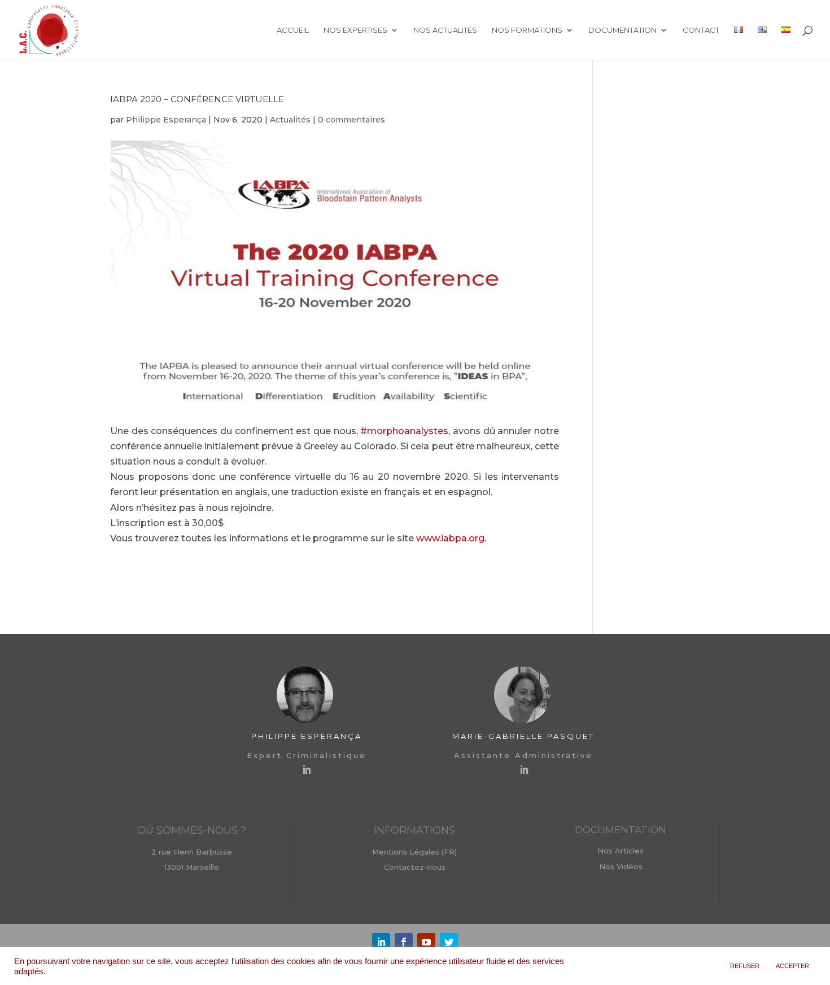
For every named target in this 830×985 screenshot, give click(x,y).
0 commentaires (351, 120)
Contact (701, 30)
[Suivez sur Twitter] (449, 942)
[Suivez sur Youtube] (426, 942)
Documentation (622, 30)
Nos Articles (620, 850)
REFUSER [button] (744, 965)
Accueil (293, 30)
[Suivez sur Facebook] (404, 942)
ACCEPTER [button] (792, 965)
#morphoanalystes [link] (404, 431)
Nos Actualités (445, 30)
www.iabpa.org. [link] (451, 538)
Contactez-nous (414, 867)
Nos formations (527, 30)
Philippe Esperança (166, 120)
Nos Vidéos (621, 866)
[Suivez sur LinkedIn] (381, 942)
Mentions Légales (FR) (414, 851)
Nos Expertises (355, 30)
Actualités (290, 120)
